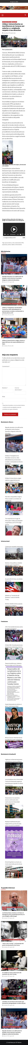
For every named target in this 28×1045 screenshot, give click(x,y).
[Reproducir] (5, 234)
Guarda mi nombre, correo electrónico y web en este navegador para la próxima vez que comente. (14, 407)
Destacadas (19, 907)
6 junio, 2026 (11, 345)
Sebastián (5, 282)
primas (9, 244)
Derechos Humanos (16, 272)
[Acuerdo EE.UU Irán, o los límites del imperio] (14, 587)
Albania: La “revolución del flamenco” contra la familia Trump (12, 597)
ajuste (6, 242)
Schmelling (6, 33)
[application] (14, 229)
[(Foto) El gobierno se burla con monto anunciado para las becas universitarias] (14, 872)
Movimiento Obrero (7, 21)
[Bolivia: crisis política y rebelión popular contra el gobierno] (14, 570)
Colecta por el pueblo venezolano (14, 546)
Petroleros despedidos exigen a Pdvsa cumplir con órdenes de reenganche (13, 498)
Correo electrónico (18, 389)
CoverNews (10, 1042)
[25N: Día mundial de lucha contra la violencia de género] (14, 635)
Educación (14, 21)
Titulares (5, 907)
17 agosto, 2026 (11, 282)
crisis (13, 242)
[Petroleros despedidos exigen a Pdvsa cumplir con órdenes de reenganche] (14, 508)
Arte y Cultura (10, 939)
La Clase (4, 939)
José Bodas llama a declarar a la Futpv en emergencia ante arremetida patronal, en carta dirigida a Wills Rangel (13, 914)
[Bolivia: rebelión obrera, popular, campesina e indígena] (14, 611)
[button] (14, 229)
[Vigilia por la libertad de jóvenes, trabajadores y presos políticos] (14, 769)
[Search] (25, 15)
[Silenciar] (20, 234)
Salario (13, 244)
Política (9, 336)
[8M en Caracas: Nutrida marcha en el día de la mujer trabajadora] (14, 744)
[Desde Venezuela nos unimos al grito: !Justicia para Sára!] (14, 720)
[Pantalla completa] (23, 234)
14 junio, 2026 (11, 314)
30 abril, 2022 (13, 33)
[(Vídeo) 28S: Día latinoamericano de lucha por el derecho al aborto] (14, 654)
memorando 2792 (19, 242)
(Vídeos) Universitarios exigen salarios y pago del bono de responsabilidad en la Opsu (13, 342)
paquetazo (4, 244)
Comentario (6, 366)
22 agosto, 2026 (11, 918)
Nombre (5, 388)
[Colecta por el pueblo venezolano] (14, 553)
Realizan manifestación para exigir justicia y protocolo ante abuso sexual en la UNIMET (13, 823)
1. (9, 237)
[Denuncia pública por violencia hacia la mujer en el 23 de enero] (14, 683)
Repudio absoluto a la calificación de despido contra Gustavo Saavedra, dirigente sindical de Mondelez (12, 278)
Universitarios (18, 244)
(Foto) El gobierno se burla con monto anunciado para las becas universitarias (13, 864)
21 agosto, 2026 (11, 947)
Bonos (10, 242)
